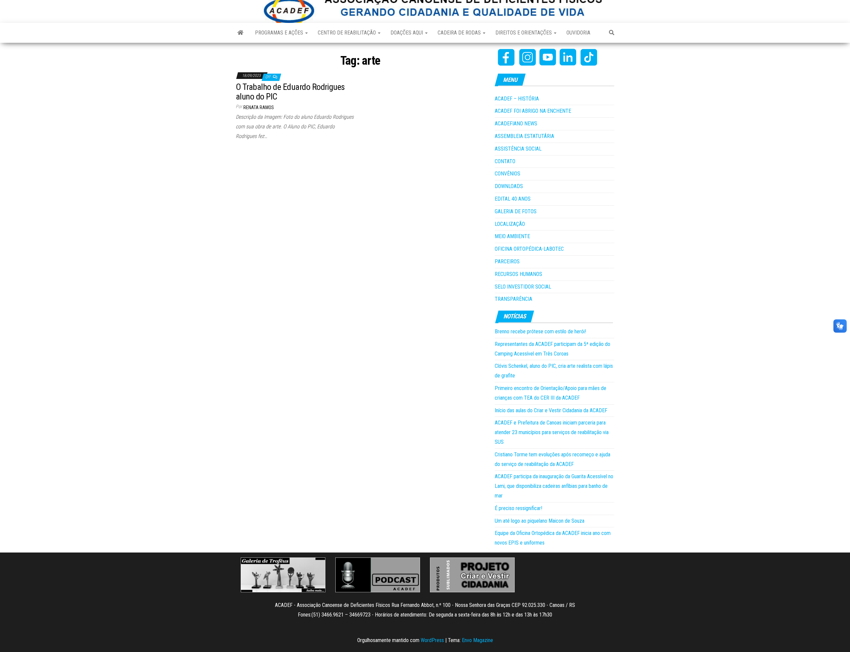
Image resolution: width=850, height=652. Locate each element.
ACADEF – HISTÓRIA (517, 99)
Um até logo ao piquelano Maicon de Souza (539, 521)
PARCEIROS (507, 261)
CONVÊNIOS (507, 173)
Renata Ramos (258, 107)
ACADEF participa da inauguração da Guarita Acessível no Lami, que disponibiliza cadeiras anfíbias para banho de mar (554, 486)
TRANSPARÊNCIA (513, 299)
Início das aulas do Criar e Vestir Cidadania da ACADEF (551, 410)
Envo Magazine (477, 640)
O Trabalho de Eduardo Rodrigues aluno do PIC (290, 91)
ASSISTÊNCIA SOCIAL (518, 149)
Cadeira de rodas (460, 33)
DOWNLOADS (509, 186)
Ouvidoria (578, 33)
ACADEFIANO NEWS (516, 123)
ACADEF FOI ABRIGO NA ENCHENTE (533, 111)
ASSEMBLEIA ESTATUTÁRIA (524, 136)
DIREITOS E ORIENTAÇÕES (524, 33)
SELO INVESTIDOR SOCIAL (523, 287)
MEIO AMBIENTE (512, 236)
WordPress (432, 640)
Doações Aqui (407, 33)
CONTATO (505, 161)
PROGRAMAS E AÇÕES (279, 33)
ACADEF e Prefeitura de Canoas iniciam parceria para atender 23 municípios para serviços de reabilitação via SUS (552, 432)
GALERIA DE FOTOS (516, 211)
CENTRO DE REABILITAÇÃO (347, 33)
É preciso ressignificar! (518, 508)
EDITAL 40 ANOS (513, 199)
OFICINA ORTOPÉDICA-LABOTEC (529, 249)
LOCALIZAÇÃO (510, 224)
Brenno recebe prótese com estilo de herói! (540, 331)
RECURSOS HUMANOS (518, 274)
